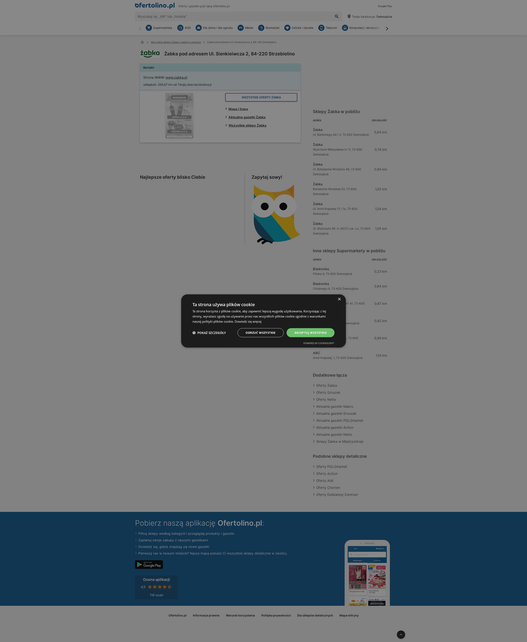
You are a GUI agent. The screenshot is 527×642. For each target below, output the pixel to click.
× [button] (339, 299)
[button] (209, 332)
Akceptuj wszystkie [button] (310, 332)
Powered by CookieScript (318, 343)
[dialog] (263, 321)
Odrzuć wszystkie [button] (260, 332)
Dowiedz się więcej (248, 321)
